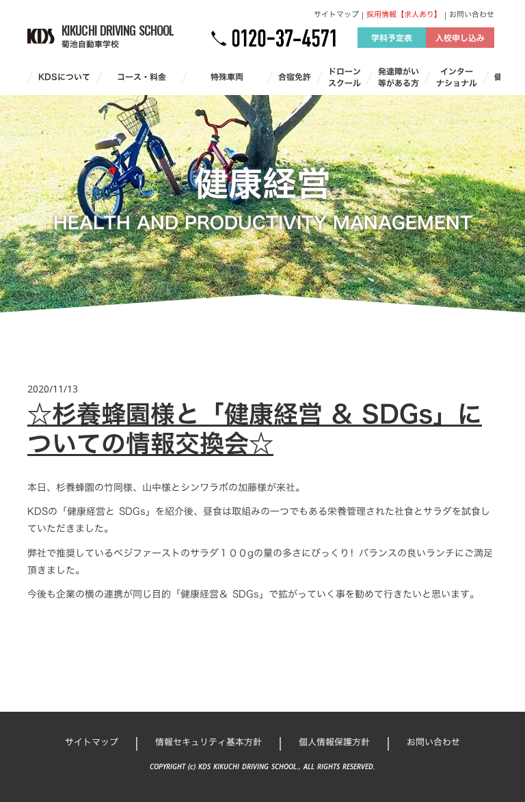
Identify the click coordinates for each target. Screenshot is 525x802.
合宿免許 (294, 77)
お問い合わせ (471, 15)
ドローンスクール (344, 77)
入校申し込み (460, 37)
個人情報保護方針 (334, 742)
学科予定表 (391, 37)
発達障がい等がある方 (398, 77)
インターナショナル (456, 77)
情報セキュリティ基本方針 (208, 742)
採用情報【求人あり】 (404, 15)
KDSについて (64, 77)
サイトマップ (336, 15)
